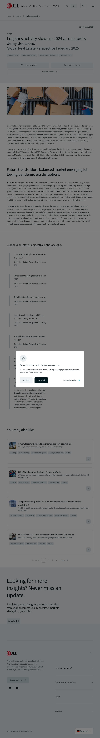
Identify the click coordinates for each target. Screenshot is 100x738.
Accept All (41, 380)
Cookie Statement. (35, 372)
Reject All (26, 380)
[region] (50, 369)
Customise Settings (71, 380)
